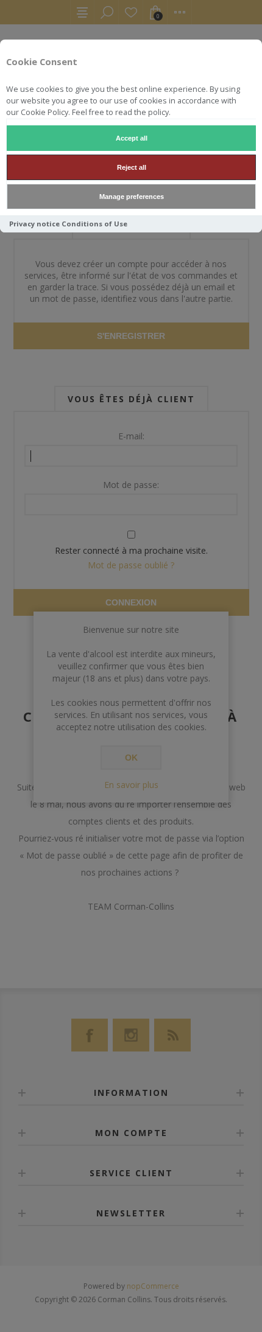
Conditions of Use (94, 223)
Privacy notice (34, 223)
